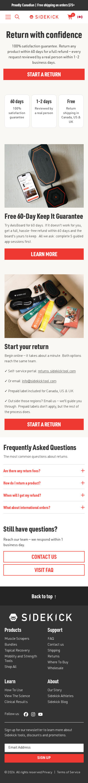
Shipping (54, 651)
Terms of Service (68, 772)
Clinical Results (16, 702)
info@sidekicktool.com (39, 381)
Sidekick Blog (58, 702)
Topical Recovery (17, 651)
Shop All (10, 667)
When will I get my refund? (22, 495)
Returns (54, 657)
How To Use (14, 690)
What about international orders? (26, 507)
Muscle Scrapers (17, 639)
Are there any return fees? (21, 470)
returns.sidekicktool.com (57, 371)
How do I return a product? (22, 482)
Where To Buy (58, 662)
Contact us (56, 645)
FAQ (51, 639)
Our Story (55, 690)
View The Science (17, 696)
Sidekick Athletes (61, 696)
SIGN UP (44, 758)
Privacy (47, 772)
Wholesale (55, 668)
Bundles (11, 645)
